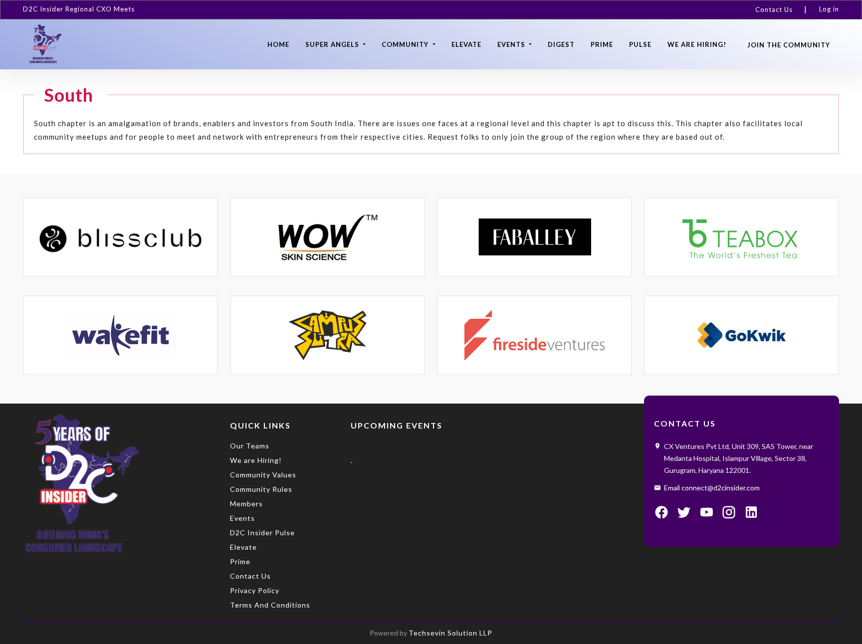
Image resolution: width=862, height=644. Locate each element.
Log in (829, 9)
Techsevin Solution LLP (450, 633)
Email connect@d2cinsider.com (712, 487)
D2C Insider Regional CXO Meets (79, 9)
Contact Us (774, 9)
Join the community (788, 45)
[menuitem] (778, 9)
